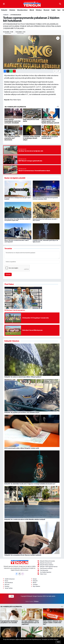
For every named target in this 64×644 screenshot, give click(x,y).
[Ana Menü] (4, 4)
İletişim (35, 579)
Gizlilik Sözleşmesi (10, 579)
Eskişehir (4, 10)
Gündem (12, 10)
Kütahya (39, 10)
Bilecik (32, 10)
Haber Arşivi (43, 574)
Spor (58, 10)
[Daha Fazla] (14, 71)
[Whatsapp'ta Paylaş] (11, 71)
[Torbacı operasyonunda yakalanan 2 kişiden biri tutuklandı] (32, 52)
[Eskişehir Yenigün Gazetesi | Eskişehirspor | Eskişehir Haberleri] (32, 4)
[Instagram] (22, 573)
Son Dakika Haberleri (45, 572)
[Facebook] (16, 573)
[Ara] (60, 4)
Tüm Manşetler (44, 570)
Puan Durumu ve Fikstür (46, 568)
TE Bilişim (36, 601)
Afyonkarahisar (22, 10)
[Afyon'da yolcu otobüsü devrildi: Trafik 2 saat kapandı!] (17, 231)
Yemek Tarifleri (9, 588)
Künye (6, 580)
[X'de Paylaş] (7, 71)
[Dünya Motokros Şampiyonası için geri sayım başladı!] (17, 188)
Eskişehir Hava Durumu (46, 563)
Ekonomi (46, 10)
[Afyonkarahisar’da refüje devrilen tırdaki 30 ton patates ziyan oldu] (17, 210)
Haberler (5, 14)
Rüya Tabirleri (36, 586)
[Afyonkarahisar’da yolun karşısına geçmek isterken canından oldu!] (46, 188)
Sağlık (53, 10)
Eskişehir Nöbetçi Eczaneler (47, 561)
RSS (12, 596)
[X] (19, 573)
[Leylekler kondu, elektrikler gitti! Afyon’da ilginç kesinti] (46, 231)
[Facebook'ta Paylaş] (5, 71)
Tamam (58, 641)
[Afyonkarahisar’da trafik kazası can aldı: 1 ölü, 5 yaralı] (46, 210)
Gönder (8, 274)
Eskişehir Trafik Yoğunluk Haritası (49, 566)
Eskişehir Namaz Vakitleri (46, 564)
